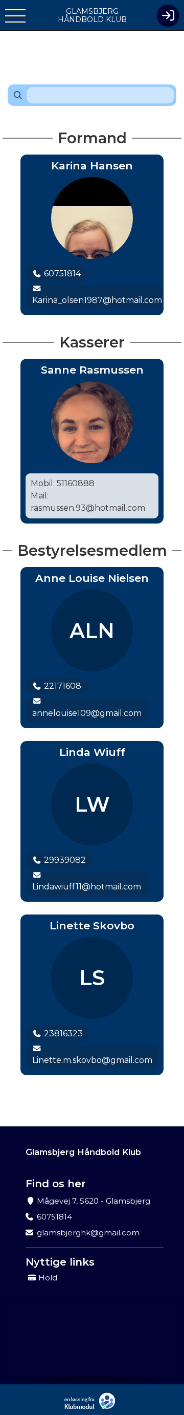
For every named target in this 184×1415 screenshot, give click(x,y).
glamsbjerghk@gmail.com (88, 1232)
